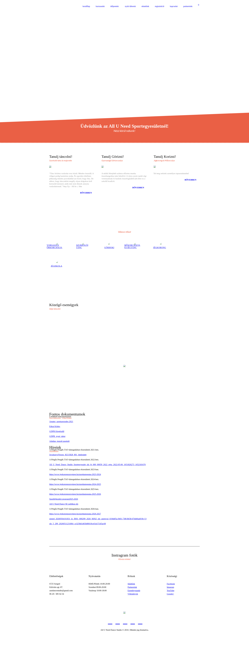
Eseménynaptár (134, 590)
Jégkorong (159, 247)
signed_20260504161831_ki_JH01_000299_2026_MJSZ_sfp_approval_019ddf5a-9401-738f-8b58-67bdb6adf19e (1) (98, 519)
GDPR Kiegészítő (56, 431)
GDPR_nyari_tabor (57, 436)
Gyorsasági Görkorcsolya (53, 246)
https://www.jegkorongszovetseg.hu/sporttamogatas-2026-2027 (75, 514)
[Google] (125, 621)
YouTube (170, 590)
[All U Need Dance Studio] (124, 612)
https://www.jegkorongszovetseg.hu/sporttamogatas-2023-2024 (75, 474)
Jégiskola (56, 266)
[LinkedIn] (110, 621)
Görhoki (109, 247)
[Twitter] (133, 621)
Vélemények (133, 594)
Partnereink (132, 587)
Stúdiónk (131, 584)
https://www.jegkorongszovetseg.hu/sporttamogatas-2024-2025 (75, 484)
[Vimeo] (140, 621)
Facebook (171, 584)
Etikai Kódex (54, 426)
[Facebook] (117, 621)
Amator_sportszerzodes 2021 (61, 421)
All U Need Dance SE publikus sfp (63, 504)
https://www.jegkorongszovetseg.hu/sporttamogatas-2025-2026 (75, 494)
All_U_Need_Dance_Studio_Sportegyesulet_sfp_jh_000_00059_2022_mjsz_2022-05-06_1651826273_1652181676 (97, 464)
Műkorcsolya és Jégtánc (132, 246)
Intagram (170, 587)
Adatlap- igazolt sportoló (59, 441)
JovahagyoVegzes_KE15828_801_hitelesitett (67, 455)
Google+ (170, 594)
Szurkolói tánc (82, 246)
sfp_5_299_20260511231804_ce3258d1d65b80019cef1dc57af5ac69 (77, 524)
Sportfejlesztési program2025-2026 (63, 499)
